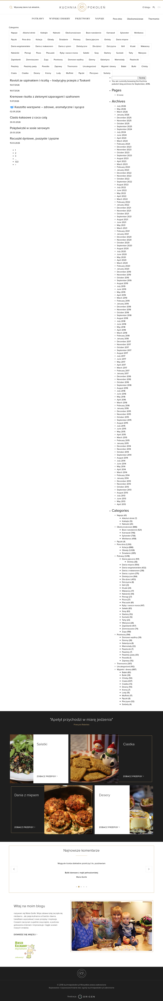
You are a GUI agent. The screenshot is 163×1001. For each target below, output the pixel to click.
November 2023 (124, 149)
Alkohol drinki (29, 33)
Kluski (132, 46)
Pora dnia (117, 19)
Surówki (119, 53)
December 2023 (124, 147)
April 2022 (121, 196)
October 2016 (123, 382)
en (159, 7)
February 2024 (123, 144)
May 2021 (121, 225)
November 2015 (124, 414)
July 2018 (121, 321)
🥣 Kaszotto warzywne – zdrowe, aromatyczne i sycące (47, 107)
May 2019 (121, 292)
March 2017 (122, 367)
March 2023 (122, 164)
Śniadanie (63, 39)
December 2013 (124, 481)
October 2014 (123, 452)
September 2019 (124, 280)
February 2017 (123, 370)
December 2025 (124, 117)
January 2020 (123, 269)
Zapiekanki (16, 59)
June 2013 (121, 498)
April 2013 (121, 504)
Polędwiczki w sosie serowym (30, 128)
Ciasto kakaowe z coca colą (28, 117)
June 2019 (121, 289)
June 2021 (121, 222)
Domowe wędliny (76, 59)
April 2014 (121, 469)
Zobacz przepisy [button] (46, 776)
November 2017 (124, 344)
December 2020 (124, 237)
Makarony (145, 46)
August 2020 (123, 248)
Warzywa (142, 53)
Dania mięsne (122, 39)
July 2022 (121, 187)
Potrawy (38, 18)
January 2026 (123, 115)
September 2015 (124, 420)
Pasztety (15, 66)
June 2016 (121, 394)
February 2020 (123, 266)
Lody (58, 73)
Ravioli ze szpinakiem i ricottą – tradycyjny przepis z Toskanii (50, 80)
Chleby (144, 66)
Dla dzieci (97, 46)
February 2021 (123, 231)
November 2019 (124, 274)
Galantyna (104, 59)
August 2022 (122, 184)
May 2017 (121, 362)
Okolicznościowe (135, 19)
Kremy (48, 73)
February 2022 (123, 202)
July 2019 (121, 286)
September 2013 (124, 490)
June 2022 (122, 190)
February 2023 (123, 167)
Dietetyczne (81, 46)
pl (154, 7)
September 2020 (124, 245)
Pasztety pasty (30, 66)
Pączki (14, 39)
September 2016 (124, 385)
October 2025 (123, 123)
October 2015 (123, 417)
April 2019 (121, 295)
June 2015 (121, 428)
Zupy (46, 59)
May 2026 (121, 109)
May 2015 (121, 431)
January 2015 (123, 443)
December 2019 (124, 272)
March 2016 (122, 402)
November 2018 (124, 309)
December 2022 (124, 173)
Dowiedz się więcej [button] (25, 934)
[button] (14, 869)
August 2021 (122, 219)
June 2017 (121, 359)
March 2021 (122, 228)
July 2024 (121, 132)
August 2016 (122, 388)
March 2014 (122, 472)
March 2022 (122, 199)
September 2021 (124, 216)
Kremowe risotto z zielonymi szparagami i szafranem (45, 96)
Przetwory (82, 18)
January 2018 (123, 338)
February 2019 (123, 301)
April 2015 (121, 434)
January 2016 (123, 408)
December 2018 (124, 306)
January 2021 (123, 234)
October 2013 (123, 487)
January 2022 (123, 205)
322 (16, 161)
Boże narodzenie (93, 33)
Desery (37, 73)
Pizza (38, 53)
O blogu (146, 7)
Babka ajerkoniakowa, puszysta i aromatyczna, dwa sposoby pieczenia (81, 872)
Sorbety (107, 73)
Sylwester (124, 33)
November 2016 (124, 379)
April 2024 (121, 138)
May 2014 (121, 466)
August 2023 (122, 158)
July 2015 (121, 426)
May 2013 (121, 501)
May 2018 (121, 327)
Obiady (50, 39)
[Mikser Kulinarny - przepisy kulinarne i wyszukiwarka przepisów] (25, 949)
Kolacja (39, 39)
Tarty (131, 53)
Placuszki (50, 53)
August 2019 (122, 283)
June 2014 (121, 463)
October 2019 (123, 277)
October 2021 (123, 213)
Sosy (96, 53)
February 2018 (123, 335)
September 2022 (124, 181)
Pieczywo (94, 73)
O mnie (120, 95)
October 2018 (123, 312)
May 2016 (121, 397)
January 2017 (122, 373)
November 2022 (124, 176)
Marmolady (120, 59)
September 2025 (124, 126)
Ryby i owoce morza (69, 53)
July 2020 (121, 251)
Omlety (107, 39)
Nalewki (56, 33)
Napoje (99, 18)
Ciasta (14, 73)
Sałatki (86, 53)
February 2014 (123, 475)
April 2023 (121, 161)
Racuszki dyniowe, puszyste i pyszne (34, 138)
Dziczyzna (111, 46)
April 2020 (121, 260)
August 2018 (122, 318)
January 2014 (123, 478)
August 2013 (122, 492)
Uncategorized (89, 66)
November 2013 (124, 484)
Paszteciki (134, 59)
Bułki (134, 66)
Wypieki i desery (59, 18)
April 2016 (121, 399)
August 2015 (122, 423)
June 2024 (122, 135)
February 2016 (123, 405)
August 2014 (122, 458)
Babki (123, 66)
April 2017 (121, 365)
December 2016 (124, 376)
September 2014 (124, 455)
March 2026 (122, 112)
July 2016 (121, 391)
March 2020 (122, 263)
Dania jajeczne (92, 39)
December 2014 (124, 446)
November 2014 (124, 449)
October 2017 (123, 347)
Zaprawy (58, 66)
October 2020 (123, 242)
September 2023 (124, 155)
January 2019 (123, 303)
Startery (107, 53)
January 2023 (123, 170)
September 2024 (124, 129)
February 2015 (123, 440)
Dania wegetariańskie (20, 46)
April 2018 (121, 330)
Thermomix (153, 19)
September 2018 (124, 315)
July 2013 (121, 495)
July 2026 (121, 106)
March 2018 (122, 333)
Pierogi (28, 53)
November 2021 (124, 210)
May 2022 (121, 193)
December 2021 (124, 208)
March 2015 (122, 437)
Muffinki (69, 73)
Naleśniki (15, 53)
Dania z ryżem (64, 46)
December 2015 (124, 411)
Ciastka (25, 73)
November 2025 (124, 120)
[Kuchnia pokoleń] (81, 6)
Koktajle (44, 33)
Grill (123, 46)
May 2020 (121, 257)
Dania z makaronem (44, 46)
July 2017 (121, 356)
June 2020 (122, 254)
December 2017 (124, 341)
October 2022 (123, 179)
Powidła (45, 66)
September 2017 (124, 350)
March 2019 (122, 298)
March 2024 (122, 141)
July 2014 (121, 461)
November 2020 (124, 240)
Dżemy (92, 59)
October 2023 (123, 152)
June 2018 (121, 324)
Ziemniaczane (32, 59)
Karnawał (111, 33)
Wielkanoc (139, 33)
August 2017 (122, 353)
